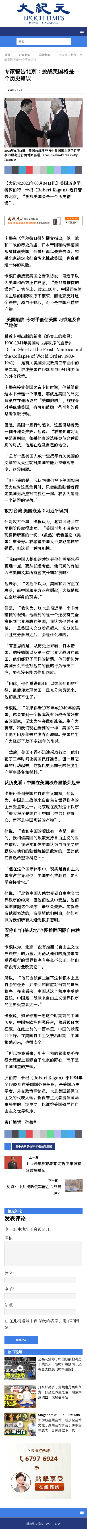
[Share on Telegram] (64, 170)
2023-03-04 (15, 90)
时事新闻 (24, 55)
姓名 (8, 1273)
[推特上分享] (15, 170)
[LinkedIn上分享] (22, 170)
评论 (8, 1238)
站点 (8, 1304)
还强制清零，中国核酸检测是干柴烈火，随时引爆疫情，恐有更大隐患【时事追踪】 (60, 1364)
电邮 (8, 1289)
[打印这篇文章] (43, 170)
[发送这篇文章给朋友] (36, 170)
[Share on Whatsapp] (50, 170)
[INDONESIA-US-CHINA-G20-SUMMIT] (43, 145)
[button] (81, 31)
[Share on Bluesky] (71, 170)
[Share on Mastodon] (57, 170)
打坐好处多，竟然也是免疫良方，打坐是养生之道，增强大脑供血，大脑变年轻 (60, 1392)
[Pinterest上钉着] (29, 170)
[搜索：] (41, 41)
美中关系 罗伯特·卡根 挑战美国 (34, 1146)
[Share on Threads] (78, 170)
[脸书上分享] (8, 170)
